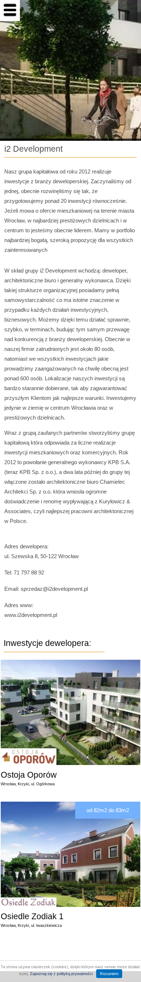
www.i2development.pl (30, 615)
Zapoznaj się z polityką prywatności (61, 973)
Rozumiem (109, 973)
